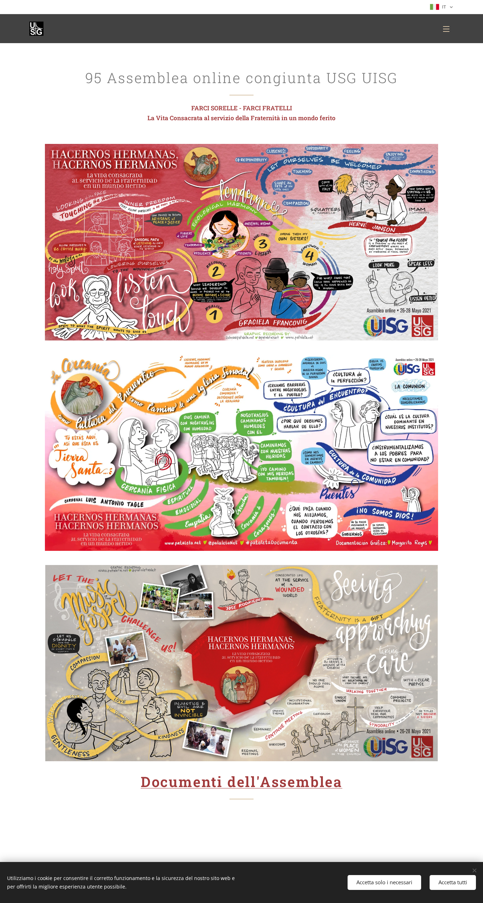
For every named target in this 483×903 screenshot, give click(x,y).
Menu (448, 29)
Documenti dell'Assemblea (241, 781)
